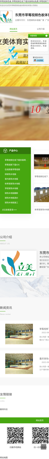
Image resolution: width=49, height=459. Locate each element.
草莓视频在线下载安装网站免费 (17, 160)
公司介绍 (41, 29)
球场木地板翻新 (11, 193)
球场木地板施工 (11, 202)
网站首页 (13, 29)
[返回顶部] (43, 447)
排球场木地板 (10, 174)
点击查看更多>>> (9, 210)
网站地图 (4, 457)
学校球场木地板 (11, 188)
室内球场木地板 (11, 179)
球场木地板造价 (11, 198)
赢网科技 (4, 409)
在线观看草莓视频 (12, 169)
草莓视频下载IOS (12, 165)
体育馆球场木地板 (12, 184)
